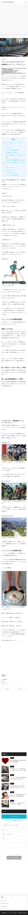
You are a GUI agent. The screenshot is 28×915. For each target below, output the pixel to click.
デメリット (10, 147)
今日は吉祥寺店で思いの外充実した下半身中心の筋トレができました (18, 786)
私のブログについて (6, 903)
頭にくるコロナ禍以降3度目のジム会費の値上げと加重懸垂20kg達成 (18, 795)
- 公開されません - (8, 834)
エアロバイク (10, 167)
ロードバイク (10, 170)
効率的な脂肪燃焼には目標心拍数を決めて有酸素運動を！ (18, 761)
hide (15, 139)
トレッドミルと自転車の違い (11, 175)
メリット (9, 145)
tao (6, 679)
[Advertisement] (14, 19)
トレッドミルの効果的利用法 (11, 150)
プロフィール (4, 900)
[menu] (26, 2)
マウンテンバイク (11, 172)
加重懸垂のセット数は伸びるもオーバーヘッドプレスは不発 (18, 804)
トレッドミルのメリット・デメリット (13, 142)
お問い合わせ (4, 906)
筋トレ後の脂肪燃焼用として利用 (15, 160)
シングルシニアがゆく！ (8, 2)
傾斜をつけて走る (11, 152)
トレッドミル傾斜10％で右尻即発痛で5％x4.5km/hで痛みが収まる (18, 778)
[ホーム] (14, 897)
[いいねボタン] (3, 675)
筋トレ (2, 39)
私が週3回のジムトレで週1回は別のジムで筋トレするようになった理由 (18, 769)
